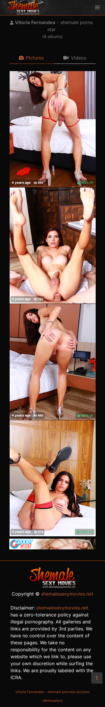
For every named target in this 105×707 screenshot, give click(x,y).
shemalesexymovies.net (67, 594)
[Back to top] (97, 678)
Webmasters (52, 701)
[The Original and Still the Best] (52, 548)
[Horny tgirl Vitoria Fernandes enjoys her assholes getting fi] (53, 245)
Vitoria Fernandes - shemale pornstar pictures (52, 692)
